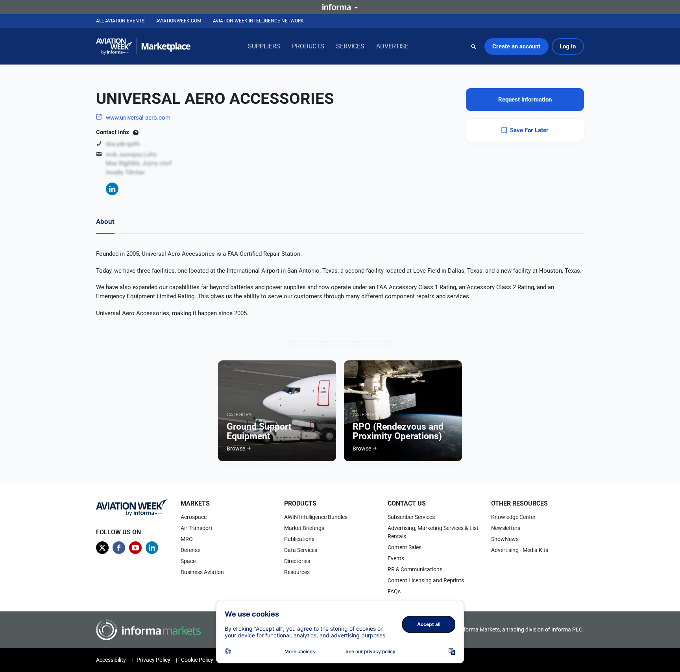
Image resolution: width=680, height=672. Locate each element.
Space (188, 561)
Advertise (392, 46)
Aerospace (194, 517)
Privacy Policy (153, 660)
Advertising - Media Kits (519, 550)
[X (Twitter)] (102, 547)
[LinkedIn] (112, 189)
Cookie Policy (197, 660)
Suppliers (264, 46)
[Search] (474, 46)
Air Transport (197, 528)
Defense (190, 550)
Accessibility (111, 660)
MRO (187, 539)
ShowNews (505, 539)
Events (396, 558)
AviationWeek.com (178, 21)
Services (350, 46)
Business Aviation (202, 572)
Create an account (516, 46)
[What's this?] (136, 132)
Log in (568, 46)
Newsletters (505, 528)
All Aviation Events (120, 21)
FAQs (394, 591)
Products (308, 46)
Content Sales (404, 547)
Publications (299, 539)
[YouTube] (135, 547)
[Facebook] (119, 547)
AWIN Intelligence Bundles (315, 517)
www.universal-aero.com (138, 117)
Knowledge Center (513, 517)
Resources (297, 572)
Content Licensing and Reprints (426, 580)
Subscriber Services (411, 517)
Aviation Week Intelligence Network (258, 21)
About (105, 221)
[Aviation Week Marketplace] (143, 46)
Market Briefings (304, 528)
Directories (297, 561)
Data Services (300, 550)
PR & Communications (415, 569)
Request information (525, 99)
